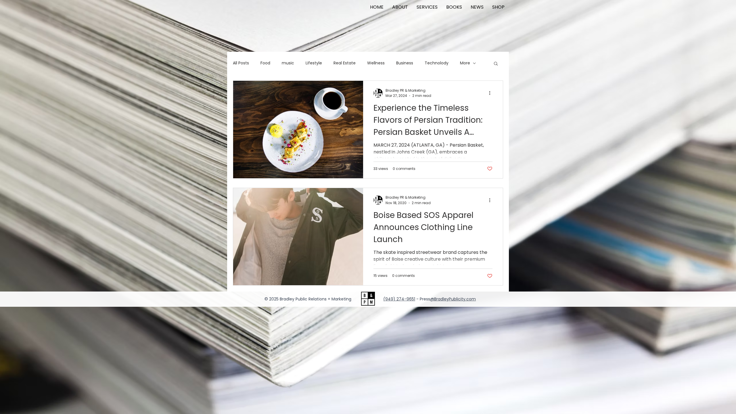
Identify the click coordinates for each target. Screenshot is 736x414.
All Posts (241, 63)
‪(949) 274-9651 (399, 299)
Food (265, 63)
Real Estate (345, 63)
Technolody (436, 63)
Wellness (376, 63)
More (465, 63)
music (288, 63)
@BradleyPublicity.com (453, 299)
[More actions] (491, 93)
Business (404, 63)
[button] (496, 64)
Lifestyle (314, 63)
